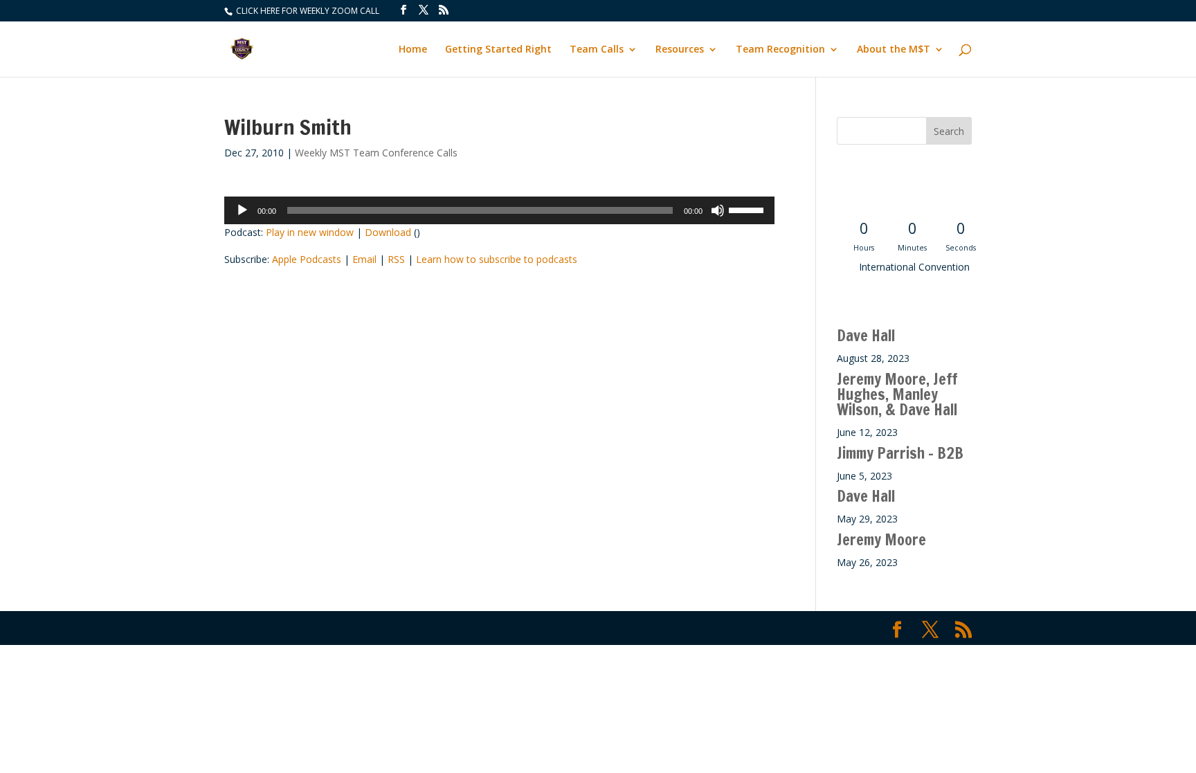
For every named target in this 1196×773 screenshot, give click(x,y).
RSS (396, 259)
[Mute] (718, 210)
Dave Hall (866, 335)
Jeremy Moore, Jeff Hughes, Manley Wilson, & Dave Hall (897, 394)
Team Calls (597, 49)
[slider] (748, 209)
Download (388, 232)
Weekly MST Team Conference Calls (376, 152)
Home (413, 49)
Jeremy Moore (881, 539)
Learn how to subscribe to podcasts (496, 259)
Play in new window (310, 232)
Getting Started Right (498, 49)
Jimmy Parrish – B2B (900, 453)
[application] (499, 210)
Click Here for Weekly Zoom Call (306, 11)
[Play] (242, 210)
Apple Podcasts (306, 259)
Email (364, 259)
